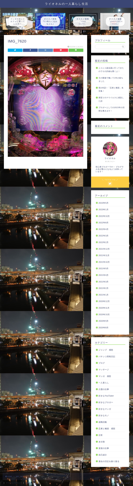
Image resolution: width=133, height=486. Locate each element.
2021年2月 (104, 288)
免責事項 (29, 483)
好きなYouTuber (106, 396)
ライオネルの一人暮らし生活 (66, 3)
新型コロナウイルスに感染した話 (111, 99)
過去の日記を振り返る (109, 461)
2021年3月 (104, 282)
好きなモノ (104, 415)
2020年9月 (104, 321)
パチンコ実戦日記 (107, 356)
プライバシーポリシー (14, 483)
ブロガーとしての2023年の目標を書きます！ (112, 109)
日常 (101, 435)
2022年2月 (104, 242)
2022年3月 (104, 236)
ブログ (102, 363)
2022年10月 (104, 216)
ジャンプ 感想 (106, 350)
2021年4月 (104, 275)
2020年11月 (104, 308)
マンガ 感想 (105, 376)
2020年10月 (104, 314)
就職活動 (103, 422)
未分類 (102, 442)
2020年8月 (104, 327)
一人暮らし (104, 383)
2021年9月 (104, 268)
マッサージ (104, 369)
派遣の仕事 (104, 448)
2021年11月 (104, 255)
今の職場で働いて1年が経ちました (111, 79)
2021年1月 (104, 295)
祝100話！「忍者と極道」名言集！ (111, 89)
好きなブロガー (106, 402)
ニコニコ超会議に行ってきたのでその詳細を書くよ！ (111, 69)
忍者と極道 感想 (107, 428)
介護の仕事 (104, 389)
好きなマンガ (105, 409)
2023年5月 (104, 203)
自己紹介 (103, 455)
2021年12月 (104, 249)
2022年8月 (104, 222)
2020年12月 (104, 301)
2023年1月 (104, 209)
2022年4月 (104, 229)
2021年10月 (104, 262)
